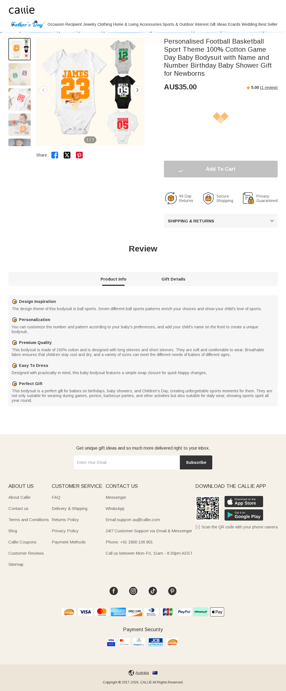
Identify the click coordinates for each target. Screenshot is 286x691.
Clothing (104, 24)
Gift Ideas (218, 24)
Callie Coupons (22, 542)
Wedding (249, 24)
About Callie (19, 497)
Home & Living (126, 24)
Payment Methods (69, 542)
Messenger (116, 497)
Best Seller (268, 24)
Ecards (234, 24)
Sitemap (15, 564)
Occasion (55, 24)
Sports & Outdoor (178, 24)
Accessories (151, 24)
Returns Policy (65, 519)
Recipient (73, 24)
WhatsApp (115, 508)
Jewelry (89, 24)
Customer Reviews (26, 553)
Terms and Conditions (28, 519)
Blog (12, 530)
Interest (202, 24)
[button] (137, 90)
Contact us (18, 508)
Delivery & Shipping (69, 508)
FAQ (56, 497)
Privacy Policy (65, 530)
